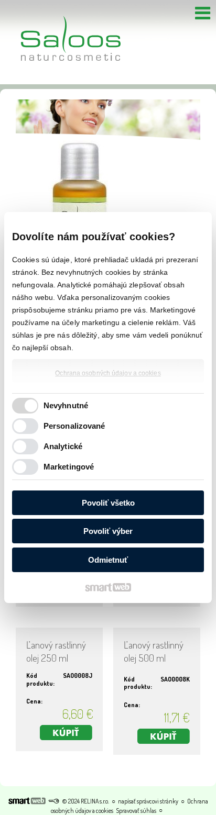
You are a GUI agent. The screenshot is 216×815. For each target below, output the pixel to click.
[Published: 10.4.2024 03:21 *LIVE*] (53, 801)
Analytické (63, 446)
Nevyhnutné (66, 405)
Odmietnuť (108, 559)
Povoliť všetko (108, 502)
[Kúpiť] (66, 732)
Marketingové (69, 466)
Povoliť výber (108, 531)
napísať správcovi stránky (148, 801)
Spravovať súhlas (136, 810)
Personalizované (74, 425)
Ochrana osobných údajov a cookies (107, 373)
